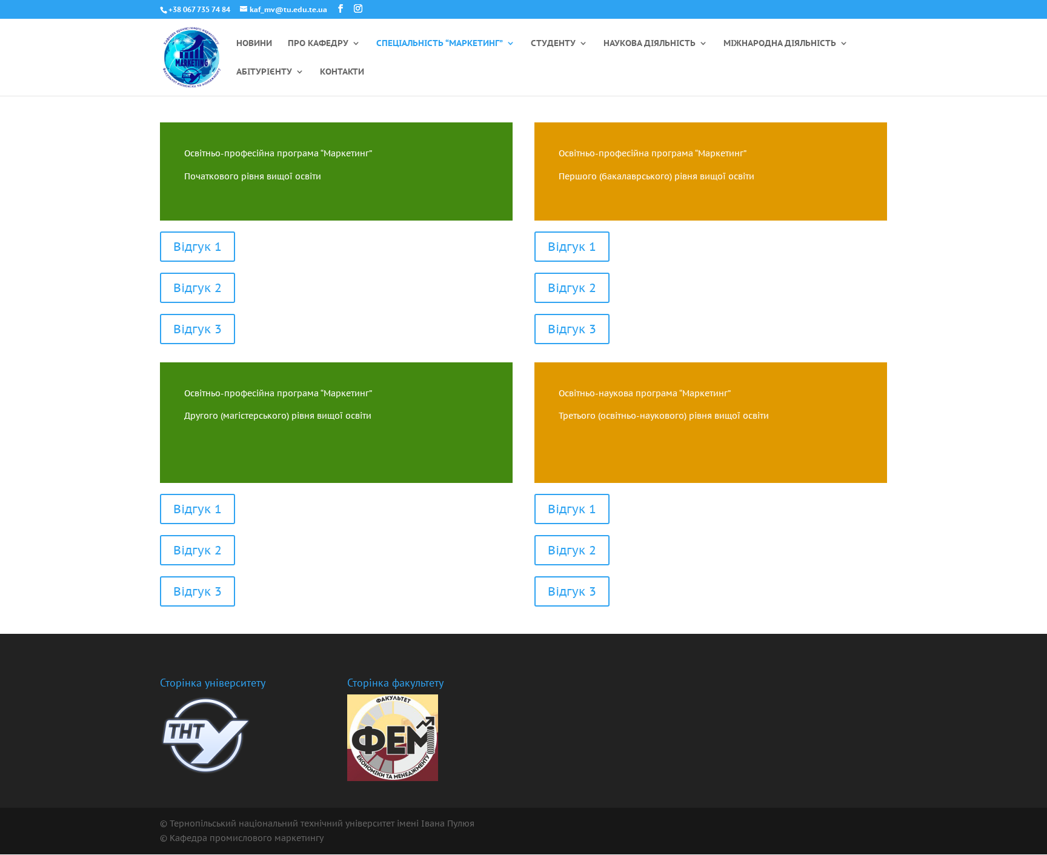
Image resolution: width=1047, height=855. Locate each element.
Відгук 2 (197, 288)
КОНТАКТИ (342, 72)
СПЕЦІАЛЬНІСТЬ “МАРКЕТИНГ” (439, 43)
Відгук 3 (197, 329)
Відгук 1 (197, 247)
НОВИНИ (254, 43)
